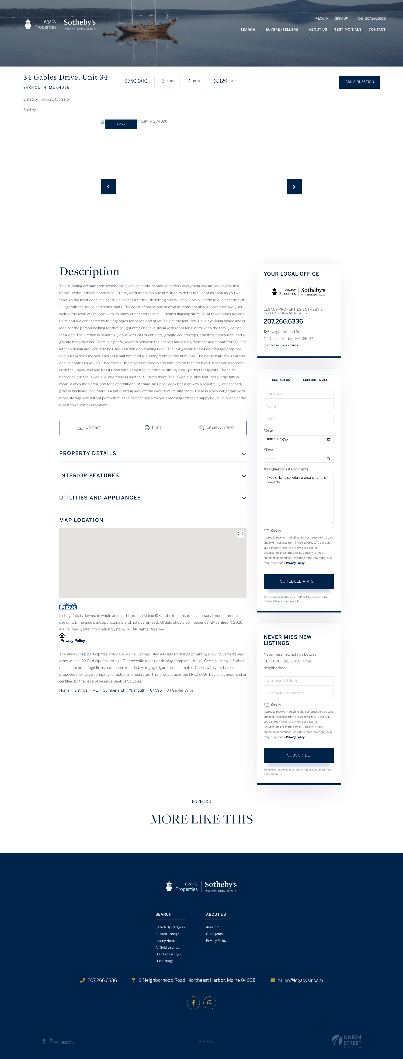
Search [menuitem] (247, 30)
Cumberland (113, 691)
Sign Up (341, 18)
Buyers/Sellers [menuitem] (282, 30)
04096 (156, 691)
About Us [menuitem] (318, 29)
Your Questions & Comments (286, 469)
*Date (268, 430)
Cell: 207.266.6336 (372, 18)
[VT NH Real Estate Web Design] (346, 1041)
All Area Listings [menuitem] (167, 934)
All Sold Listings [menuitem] (167, 947)
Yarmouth (137, 691)
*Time (268, 450)
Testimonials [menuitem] (348, 29)
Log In (323, 18)
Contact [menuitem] (377, 29)
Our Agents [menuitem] (214, 934)
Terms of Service (284, 601)
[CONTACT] (359, 82)
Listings (81, 691)
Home (64, 691)
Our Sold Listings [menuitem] (168, 954)
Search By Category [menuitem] (170, 927)
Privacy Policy (72, 641)
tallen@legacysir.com (300, 980)
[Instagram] (209, 1002)
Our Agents (290, 346)
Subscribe (298, 755)
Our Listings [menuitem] (165, 961)
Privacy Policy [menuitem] (216, 941)
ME (95, 691)
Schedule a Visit (316, 380)
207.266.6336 (283, 322)
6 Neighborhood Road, (196, 980)
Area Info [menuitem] (212, 927)
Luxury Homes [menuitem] (166, 941)
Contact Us (272, 346)
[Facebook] (193, 1002)
